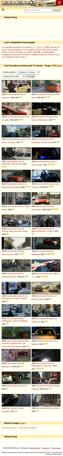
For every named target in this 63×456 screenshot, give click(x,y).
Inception (6, 411)
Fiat (7, 94)
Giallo (57, 408)
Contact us (46, 448)
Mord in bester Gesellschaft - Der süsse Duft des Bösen (15, 344)
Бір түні (43, 54)
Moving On (6, 366)
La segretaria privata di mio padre (16, 47)
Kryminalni (36, 209)
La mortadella (8, 57)
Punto (49, 94)
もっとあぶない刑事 (40, 47)
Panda (20, 94)
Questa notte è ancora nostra (14, 231)
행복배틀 (36, 52)
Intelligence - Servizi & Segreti (14, 321)
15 (21, 428)
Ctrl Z (56, 54)
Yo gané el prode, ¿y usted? (20, 52)
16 (25, 428)
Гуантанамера (14, 50)
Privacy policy (56, 448)
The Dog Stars (28, 50)
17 (28, 428)
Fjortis (50, 54)
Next (59, 65)
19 (35, 428)
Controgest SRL (35, 448)
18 (32, 428)
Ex (26, 386)
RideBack (36, 254)
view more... (21, 57)
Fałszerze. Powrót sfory (42, 142)
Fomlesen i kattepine (30, 54)
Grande (13, 94)
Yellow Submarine (44, 50)
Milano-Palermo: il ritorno (43, 231)
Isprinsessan (8, 254)
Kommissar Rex (9, 277)
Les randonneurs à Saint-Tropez (15, 297)
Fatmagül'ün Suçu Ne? (42, 366)
